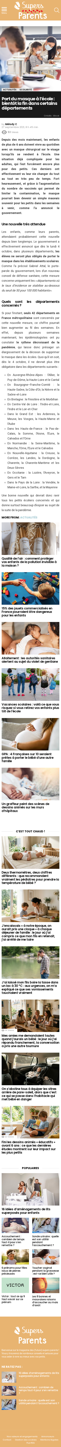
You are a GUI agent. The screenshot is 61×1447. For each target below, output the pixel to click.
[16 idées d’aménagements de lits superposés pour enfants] (30, 1189)
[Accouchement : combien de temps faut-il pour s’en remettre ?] (15, 1225)
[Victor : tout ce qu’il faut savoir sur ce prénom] (15, 1285)
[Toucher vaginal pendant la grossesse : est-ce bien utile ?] (46, 1256)
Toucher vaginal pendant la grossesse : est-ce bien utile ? (45, 1270)
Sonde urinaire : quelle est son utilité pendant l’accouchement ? (45, 1241)
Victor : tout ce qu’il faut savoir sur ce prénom (13, 1299)
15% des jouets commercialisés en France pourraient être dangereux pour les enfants (27, 612)
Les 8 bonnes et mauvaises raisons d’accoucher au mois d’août (45, 1301)
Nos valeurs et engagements (22, 1436)
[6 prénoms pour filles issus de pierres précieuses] (15, 1256)
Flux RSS (31, 1443)
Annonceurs (47, 1436)
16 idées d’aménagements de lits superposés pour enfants (26, 1211)
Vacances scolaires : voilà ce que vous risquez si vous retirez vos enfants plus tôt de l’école (30, 708)
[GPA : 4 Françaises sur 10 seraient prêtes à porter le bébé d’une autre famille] (30, 734)
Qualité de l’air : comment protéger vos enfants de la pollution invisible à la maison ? (29, 562)
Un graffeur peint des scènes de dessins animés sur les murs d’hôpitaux (25, 807)
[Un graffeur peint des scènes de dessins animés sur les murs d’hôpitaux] (30, 784)
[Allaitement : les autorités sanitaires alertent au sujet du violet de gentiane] (30, 638)
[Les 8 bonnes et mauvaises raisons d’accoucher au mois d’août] (46, 1285)
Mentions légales (49, 1440)
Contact (7, 1440)
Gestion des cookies (26, 1440)
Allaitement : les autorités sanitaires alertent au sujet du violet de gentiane (30, 660)
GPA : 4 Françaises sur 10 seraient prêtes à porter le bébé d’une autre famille (27, 757)
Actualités (28, 517)
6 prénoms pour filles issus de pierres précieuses (14, 1270)
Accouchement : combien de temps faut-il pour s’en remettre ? (13, 1241)
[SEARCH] (56, 10)
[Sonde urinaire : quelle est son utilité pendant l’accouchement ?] (46, 1225)
